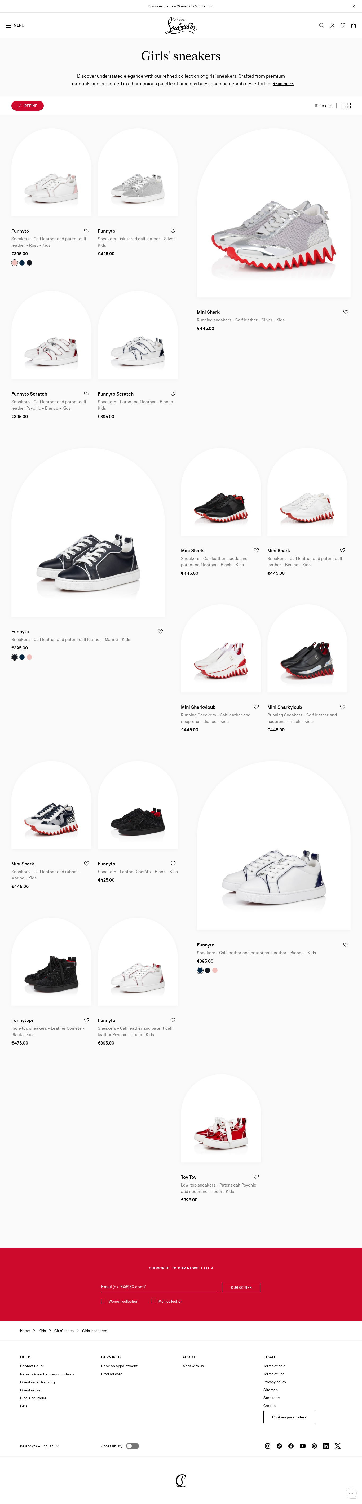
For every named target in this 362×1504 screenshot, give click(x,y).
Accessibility (111, 1446)
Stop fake (271, 1398)
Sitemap (270, 1390)
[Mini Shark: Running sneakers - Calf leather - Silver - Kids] (274, 212)
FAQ (23, 1406)
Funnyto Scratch (29, 394)
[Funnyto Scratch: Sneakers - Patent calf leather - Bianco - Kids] (138, 335)
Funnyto (20, 231)
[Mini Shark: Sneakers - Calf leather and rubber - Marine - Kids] (51, 805)
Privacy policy (274, 1382)
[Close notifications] (353, 6)
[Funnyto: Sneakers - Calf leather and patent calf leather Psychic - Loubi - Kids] (138, 962)
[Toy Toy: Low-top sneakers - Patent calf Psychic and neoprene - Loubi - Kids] (221, 1118)
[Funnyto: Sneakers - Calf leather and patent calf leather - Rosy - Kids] (51, 172)
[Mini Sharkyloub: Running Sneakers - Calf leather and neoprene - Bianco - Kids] (221, 648)
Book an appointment (119, 1366)
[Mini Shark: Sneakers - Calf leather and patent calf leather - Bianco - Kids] (307, 492)
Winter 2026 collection (195, 6)
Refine (30, 106)
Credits (269, 1406)
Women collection (123, 1301)
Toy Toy (188, 1177)
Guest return (30, 1390)
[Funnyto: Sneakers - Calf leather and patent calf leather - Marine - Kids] (88, 532)
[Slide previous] (15, 172)
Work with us (193, 1366)
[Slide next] (87, 172)
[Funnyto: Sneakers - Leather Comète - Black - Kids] (138, 805)
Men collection (170, 1301)
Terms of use (274, 1374)
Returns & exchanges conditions (47, 1374)
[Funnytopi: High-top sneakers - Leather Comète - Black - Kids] (51, 962)
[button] (351, 1493)
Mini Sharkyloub (198, 707)
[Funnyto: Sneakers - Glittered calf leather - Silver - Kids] (138, 172)
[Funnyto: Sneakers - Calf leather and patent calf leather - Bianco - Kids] (274, 845)
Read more (283, 83)
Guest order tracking (37, 1382)
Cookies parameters (289, 1417)
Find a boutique (33, 1398)
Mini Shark (208, 312)
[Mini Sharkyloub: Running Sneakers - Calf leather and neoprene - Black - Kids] (307, 648)
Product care (111, 1374)
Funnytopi (22, 1020)
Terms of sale (274, 1366)
